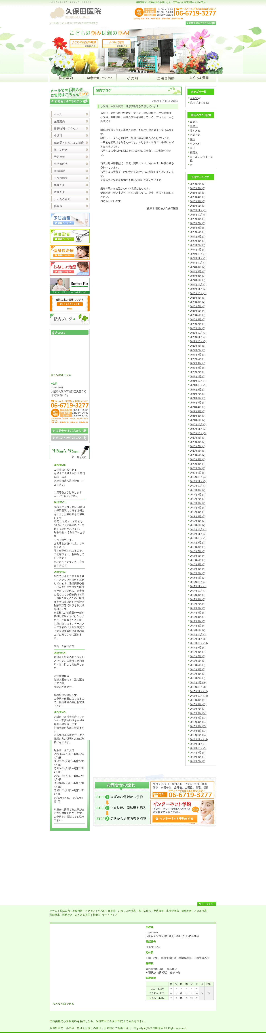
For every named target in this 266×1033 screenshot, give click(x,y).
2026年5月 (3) (197, 192)
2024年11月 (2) (198, 258)
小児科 (58, 135)
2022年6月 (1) (197, 354)
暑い (192, 148)
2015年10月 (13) (199, 695)
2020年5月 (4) (197, 455)
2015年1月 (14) (198, 735)
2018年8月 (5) (197, 547)
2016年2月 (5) (197, 678)
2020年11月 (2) (198, 428)
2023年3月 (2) (197, 319)
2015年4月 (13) (198, 721)
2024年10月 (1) (198, 262)
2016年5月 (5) (197, 665)
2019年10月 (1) (198, 485)
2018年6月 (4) (197, 555)
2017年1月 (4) (197, 630)
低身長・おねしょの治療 (69, 142)
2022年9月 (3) (197, 345)
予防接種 (59, 156)
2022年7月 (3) (197, 350)
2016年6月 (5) (197, 660)
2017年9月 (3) (197, 595)
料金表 (58, 206)
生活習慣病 (60, 163)
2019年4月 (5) (197, 511)
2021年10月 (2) (198, 385)
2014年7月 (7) (197, 761)
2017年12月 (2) (198, 582)
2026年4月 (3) (197, 197)
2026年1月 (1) (197, 205)
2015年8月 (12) (198, 704)
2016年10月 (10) (199, 643)
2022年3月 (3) (197, 367)
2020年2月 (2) (197, 468)
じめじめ (195, 134)
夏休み (194, 121)
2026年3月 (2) (197, 201)
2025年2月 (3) (197, 245)
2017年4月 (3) (197, 616)
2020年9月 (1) (197, 437)
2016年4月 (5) (197, 669)
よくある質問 (62, 199)
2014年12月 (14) (199, 739)
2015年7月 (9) (197, 708)
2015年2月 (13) (198, 730)
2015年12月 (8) (198, 687)
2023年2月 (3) (197, 323)
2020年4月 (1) (197, 459)
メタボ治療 (60, 178)
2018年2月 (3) (197, 573)
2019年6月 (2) (197, 503)
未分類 (194, 98)
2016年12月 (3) (198, 634)
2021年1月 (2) (197, 420)
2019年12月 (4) (198, 476)
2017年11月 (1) (198, 586)
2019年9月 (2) (197, 490)
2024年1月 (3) (197, 280)
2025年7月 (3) (197, 223)
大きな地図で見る (61, 374)
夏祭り (194, 126)
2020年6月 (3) (197, 450)
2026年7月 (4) (197, 184)
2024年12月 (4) (198, 253)
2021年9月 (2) (197, 389)
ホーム (58, 114)
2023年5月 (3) (197, 315)
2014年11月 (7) (198, 743)
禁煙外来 (59, 185)
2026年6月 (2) (197, 188)
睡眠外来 (59, 192)
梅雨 (192, 139)
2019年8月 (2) (197, 494)
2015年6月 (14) (198, 713)
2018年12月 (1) (198, 529)
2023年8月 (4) (197, 302)
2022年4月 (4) (197, 363)
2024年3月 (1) (197, 271)
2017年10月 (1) (198, 590)
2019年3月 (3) (197, 516)
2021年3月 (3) (197, 411)
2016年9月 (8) (197, 647)
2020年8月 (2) (197, 442)
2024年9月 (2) (197, 267)
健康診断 (59, 170)
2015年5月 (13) (198, 717)
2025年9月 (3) (197, 218)
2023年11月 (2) (198, 288)
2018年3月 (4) (197, 568)
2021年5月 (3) (197, 402)
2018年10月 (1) (198, 538)
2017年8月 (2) (197, 599)
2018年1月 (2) (197, 577)
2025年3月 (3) (197, 240)
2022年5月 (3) (197, 358)
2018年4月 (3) (197, 564)
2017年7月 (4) (197, 603)
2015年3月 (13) (198, 726)
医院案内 (59, 121)
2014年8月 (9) (197, 756)
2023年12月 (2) (198, 284)
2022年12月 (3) (198, 332)
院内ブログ (196, 102)
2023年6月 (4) (197, 310)
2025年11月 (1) (198, 210)
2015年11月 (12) (199, 691)
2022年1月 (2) (197, 376)
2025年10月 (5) (198, 214)
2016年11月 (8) (198, 638)
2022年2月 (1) (197, 371)
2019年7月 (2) (197, 498)
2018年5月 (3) (197, 560)
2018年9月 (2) (197, 542)
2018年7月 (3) (197, 551)
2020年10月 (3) (198, 433)
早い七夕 (195, 143)
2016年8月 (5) (197, 651)
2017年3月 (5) (197, 621)
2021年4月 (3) (197, 407)
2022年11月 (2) (198, 337)
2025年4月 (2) (197, 236)
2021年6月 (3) (197, 398)
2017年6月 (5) (197, 608)
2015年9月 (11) (198, 700)
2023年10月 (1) (198, 293)
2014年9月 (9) (197, 752)
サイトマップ (109, 914)
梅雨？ (194, 152)
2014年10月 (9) (198, 748)
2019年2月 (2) (197, 520)
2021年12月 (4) (198, 380)
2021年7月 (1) (197, 393)
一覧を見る (80, 457)
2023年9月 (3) (197, 297)
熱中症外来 (60, 149)
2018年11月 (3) (198, 533)
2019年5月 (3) (197, 507)
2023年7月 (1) (197, 306)
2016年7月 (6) (197, 656)
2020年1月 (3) (197, 472)
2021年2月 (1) (197, 415)
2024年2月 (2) (197, 275)
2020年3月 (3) (197, 463)
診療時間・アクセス (66, 128)
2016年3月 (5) (197, 673)
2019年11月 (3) (198, 481)
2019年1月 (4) (197, 525)
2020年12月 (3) (198, 424)
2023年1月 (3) (197, 328)
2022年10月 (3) (198, 341)
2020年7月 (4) (197, 446)
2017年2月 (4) (197, 625)
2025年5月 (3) (197, 232)
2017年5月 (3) (197, 612)
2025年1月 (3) (197, 249)
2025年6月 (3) (197, 227)
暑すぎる (195, 130)
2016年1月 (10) (198, 682)
